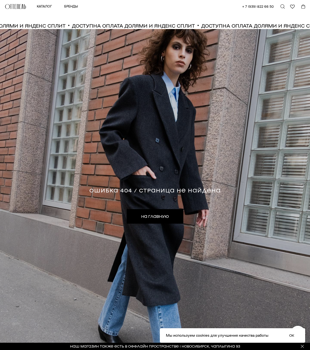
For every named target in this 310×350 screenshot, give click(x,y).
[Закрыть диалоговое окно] (302, 7)
